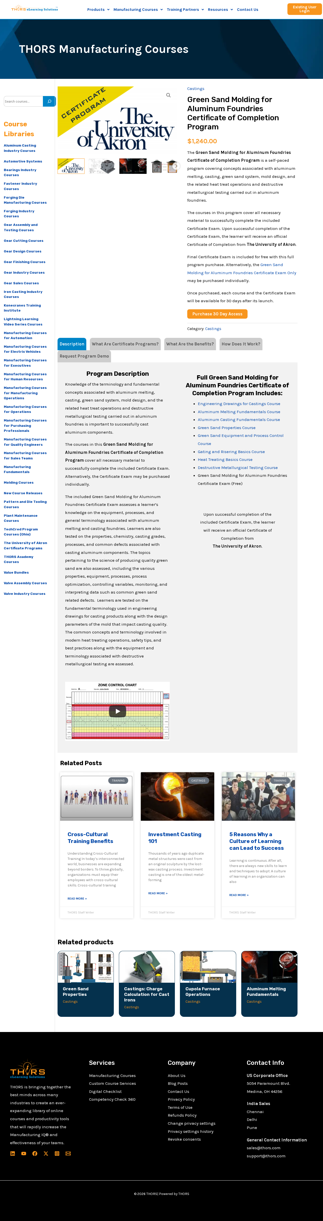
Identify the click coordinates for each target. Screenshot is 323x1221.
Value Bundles (16, 572)
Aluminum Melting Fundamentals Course (239, 411)
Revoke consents (184, 1139)
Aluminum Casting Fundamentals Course (239, 419)
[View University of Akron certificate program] (71, 166)
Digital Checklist (105, 1091)
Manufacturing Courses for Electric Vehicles (25, 349)
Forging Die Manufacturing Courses (25, 199)
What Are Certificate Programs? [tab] (125, 343)
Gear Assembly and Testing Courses (21, 227)
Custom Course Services (112, 1083)
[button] (98, 9)
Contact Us (247, 9)
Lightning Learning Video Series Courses (23, 321)
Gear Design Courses (22, 251)
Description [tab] (72, 343)
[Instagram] (57, 1153)
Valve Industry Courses (24, 594)
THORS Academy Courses (18, 559)
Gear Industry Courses (24, 272)
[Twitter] (45, 1153)
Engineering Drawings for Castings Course (239, 403)
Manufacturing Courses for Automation (25, 335)
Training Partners (183, 9)
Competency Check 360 (112, 1099)
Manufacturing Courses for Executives (25, 362)
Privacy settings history (190, 1131)
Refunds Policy (182, 1115)
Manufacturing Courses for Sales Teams (25, 455)
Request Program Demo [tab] (84, 356)
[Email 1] (68, 1153)
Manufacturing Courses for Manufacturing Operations (25, 393)
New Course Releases (23, 493)
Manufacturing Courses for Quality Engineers (25, 441)
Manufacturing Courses (112, 1075)
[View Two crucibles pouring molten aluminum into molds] (133, 166)
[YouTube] (23, 1153)
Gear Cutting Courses (23, 241)
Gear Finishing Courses (24, 262)
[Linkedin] (12, 1153)
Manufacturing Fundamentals (17, 469)
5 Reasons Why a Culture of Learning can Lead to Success (256, 841)
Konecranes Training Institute (22, 307)
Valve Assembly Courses (25, 583)
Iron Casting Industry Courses (23, 294)
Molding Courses (19, 482)
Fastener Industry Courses (20, 186)
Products (96, 9)
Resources (218, 9)
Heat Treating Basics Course (225, 459)
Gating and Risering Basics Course (231, 451)
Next (176, 166)
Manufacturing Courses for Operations (25, 409)
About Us (176, 1075)
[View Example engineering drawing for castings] (102, 166)
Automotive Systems (23, 161)
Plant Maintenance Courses (21, 518)
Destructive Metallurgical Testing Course (238, 467)
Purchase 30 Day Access (217, 313)
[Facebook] (34, 1153)
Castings (195, 88)
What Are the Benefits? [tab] (190, 343)
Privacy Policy (181, 1099)
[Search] (49, 101)
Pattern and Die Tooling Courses (25, 504)
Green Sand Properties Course (227, 427)
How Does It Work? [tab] (241, 343)
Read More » (77, 898)
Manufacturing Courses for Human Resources (25, 376)
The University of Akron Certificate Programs (25, 545)
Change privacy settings (192, 1123)
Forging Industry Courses (19, 213)
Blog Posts (178, 1083)
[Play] (117, 711)
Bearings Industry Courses (20, 172)
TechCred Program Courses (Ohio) (21, 531)
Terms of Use (180, 1107)
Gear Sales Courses (21, 283)
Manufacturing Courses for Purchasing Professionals (25, 425)
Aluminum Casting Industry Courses (20, 147)
